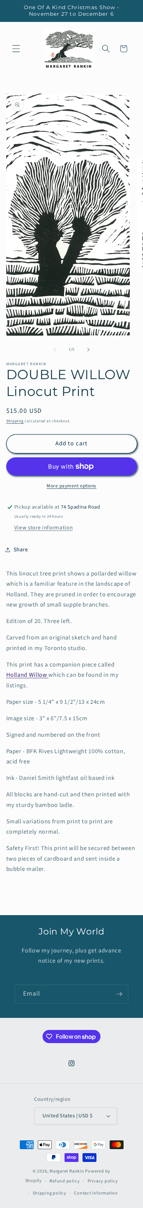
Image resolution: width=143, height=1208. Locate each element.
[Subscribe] (119, 994)
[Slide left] (55, 349)
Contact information (96, 1193)
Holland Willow (27, 675)
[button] (16, 48)
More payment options (71, 485)
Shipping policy (49, 1193)
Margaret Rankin (67, 1171)
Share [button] (21, 550)
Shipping (15, 421)
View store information (43, 528)
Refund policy (65, 1181)
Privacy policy (103, 1181)
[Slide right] (88, 349)
